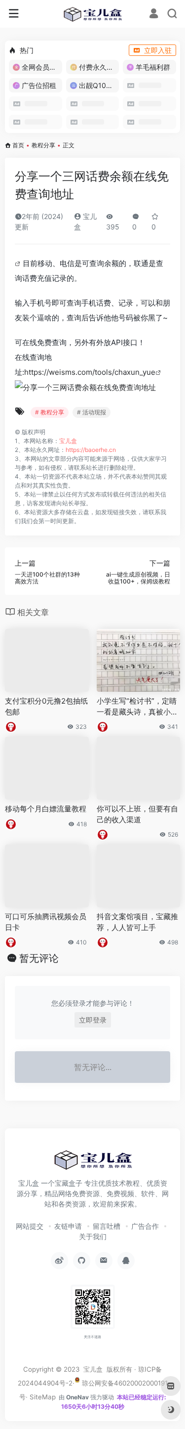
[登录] (153, 14)
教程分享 (43, 145)
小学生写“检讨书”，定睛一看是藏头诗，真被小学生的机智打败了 (137, 706)
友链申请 (68, 1226)
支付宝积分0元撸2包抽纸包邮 (46, 706)
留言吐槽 (106, 1226)
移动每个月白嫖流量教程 (45, 808)
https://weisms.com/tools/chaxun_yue (89, 372)
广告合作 (145, 1226)
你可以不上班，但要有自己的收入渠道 (137, 814)
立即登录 (93, 1020)
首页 (18, 145)
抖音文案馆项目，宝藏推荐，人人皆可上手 (137, 922)
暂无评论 (39, 958)
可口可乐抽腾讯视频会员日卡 (45, 922)
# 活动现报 (91, 412)
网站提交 (29, 1226)
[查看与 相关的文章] (19, 263)
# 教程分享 (49, 412)
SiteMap (43, 1397)
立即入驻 (158, 50)
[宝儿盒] (92, 13)
